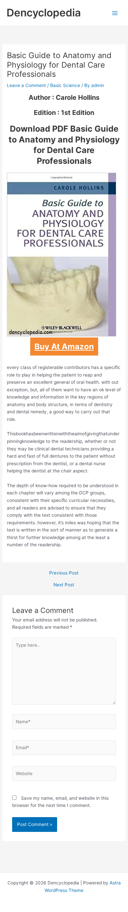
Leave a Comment (26, 85)
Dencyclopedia (44, 12)
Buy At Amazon (64, 346)
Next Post (63, 585)
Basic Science (65, 85)
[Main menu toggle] (115, 13)
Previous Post (63, 573)
